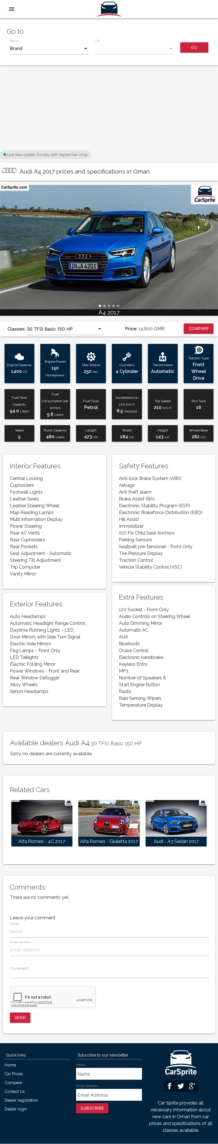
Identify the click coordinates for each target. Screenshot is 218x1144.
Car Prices (14, 1074)
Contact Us (15, 1091)
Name (14, 924)
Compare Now (199, 330)
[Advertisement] (109, 109)
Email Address (20, 942)
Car (97, 40)
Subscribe (92, 1108)
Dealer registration (21, 1100)
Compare (13, 1082)
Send (20, 1017)
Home (10, 1065)
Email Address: (87, 1086)
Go (194, 47)
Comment (19, 968)
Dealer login (16, 1109)
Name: (81, 1064)
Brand (14, 40)
